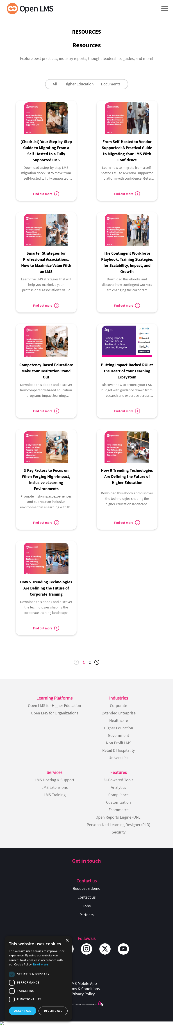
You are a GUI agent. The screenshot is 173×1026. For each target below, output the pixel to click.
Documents (111, 84)
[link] (46, 142)
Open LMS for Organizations (54, 713)
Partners (87, 914)
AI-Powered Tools (118, 779)
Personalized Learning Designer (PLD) (118, 824)
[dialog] (38, 978)
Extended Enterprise (119, 713)
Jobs (86, 906)
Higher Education (79, 84)
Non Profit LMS (118, 742)
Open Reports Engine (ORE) (118, 817)
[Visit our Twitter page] (105, 949)
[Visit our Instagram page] (86, 949)
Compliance (118, 794)
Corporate (118, 705)
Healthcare (118, 720)
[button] (164, 8)
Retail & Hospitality (118, 750)
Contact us (86, 897)
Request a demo (86, 888)
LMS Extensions (54, 787)
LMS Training (55, 794)
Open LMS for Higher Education (54, 705)
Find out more (42, 194)
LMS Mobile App (83, 983)
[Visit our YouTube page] (123, 949)
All (55, 84)
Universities (118, 757)
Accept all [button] (22, 1011)
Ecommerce (119, 809)
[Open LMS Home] (30, 8)
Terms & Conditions (83, 988)
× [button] (67, 940)
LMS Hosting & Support (54, 779)
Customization (118, 802)
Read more (40, 964)
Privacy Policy (83, 993)
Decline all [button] (53, 1011)
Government (118, 735)
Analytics (118, 787)
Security (118, 832)
